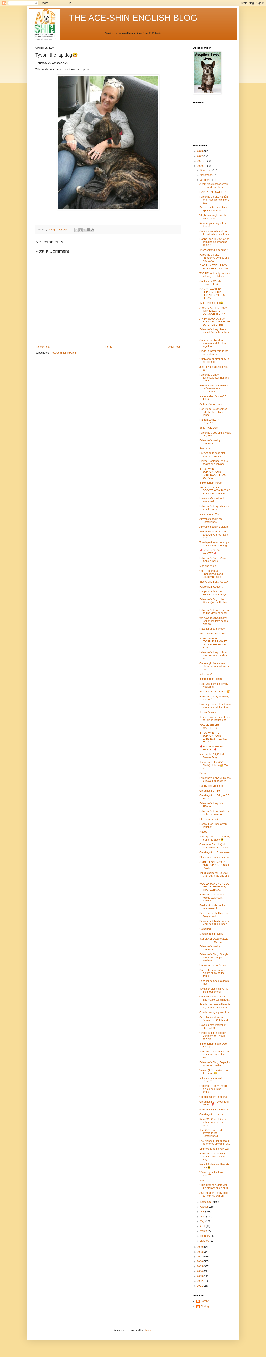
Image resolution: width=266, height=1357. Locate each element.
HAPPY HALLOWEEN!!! (213, 192)
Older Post (174, 346)
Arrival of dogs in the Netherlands (211, 520)
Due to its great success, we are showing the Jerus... (213, 973)
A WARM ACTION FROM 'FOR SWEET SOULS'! (214, 267)
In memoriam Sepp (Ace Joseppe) (213, 1045)
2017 (200, 1256)
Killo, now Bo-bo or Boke (213, 633)
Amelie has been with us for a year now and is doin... (215, 1006)
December (206, 170)
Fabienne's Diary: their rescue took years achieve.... (212, 897)
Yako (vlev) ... (207, 674)
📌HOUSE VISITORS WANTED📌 (212, 748)
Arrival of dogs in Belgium (214, 526)
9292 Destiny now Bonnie (214, 1109)
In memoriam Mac (210, 514)
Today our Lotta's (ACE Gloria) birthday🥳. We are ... (214, 765)
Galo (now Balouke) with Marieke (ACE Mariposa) (215, 846)
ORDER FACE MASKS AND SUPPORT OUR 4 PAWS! (214, 865)
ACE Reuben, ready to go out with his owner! (214, 1194)
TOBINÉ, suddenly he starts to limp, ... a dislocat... (215, 275)
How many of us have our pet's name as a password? (214, 388)
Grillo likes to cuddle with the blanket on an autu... (215, 1186)
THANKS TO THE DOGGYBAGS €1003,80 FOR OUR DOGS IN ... (215, 490)
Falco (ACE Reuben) (211, 586)
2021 (200, 161)
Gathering (205, 929)
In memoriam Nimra (211, 678)
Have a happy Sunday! (212, 628)
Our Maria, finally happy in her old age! (214, 360)
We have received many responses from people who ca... (214, 621)
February (205, 1235)
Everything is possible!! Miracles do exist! (212, 454)
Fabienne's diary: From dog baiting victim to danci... (215, 612)
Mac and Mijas (208, 566)
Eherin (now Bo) (209, 819)
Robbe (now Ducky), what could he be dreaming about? (214, 242)
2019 (200, 1246)
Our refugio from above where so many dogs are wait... (215, 666)
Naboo (203, 831)
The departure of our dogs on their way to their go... (215, 544)
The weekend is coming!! (214, 249)
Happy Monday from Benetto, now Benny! (213, 593)
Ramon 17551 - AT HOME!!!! (210, 421)
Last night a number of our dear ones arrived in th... (215, 1142)
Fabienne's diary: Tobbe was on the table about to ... (214, 655)
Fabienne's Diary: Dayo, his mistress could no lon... (215, 1064)
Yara (202, 1180)
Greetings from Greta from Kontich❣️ (214, 1103)
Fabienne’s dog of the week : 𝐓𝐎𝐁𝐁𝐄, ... (215, 434)
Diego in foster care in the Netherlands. (214, 352)
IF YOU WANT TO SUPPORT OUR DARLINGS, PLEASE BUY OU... (213, 737)
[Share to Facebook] (88, 230)
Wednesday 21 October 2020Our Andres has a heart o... (214, 534)
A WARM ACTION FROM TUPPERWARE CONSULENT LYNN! (213, 310)
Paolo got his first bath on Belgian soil (214, 915)
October (204, 179)
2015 (200, 1266)
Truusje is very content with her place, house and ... (215, 719)
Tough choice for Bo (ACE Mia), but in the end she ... (214, 875)
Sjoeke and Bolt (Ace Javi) (214, 581)
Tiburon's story (208, 712)
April (203, 1226)
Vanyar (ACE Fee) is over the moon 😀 (214, 1072)
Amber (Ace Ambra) (211, 404)
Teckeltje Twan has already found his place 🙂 (215, 838)
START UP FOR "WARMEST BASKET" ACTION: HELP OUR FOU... (213, 643)
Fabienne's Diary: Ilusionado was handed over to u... (214, 377)
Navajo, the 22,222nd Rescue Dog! (212, 756)
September (206, 1202)
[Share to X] (84, 230)
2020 (200, 166)
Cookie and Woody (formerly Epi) (210, 283)
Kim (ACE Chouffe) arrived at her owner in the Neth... (214, 1122)
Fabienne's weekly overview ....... (210, 442)
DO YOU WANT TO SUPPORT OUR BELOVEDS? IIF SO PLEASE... (212, 294)
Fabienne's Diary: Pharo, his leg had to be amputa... (213, 1088)
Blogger (148, 1330)
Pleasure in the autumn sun (215, 857)
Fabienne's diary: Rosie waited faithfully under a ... (214, 332)
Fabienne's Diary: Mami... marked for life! (214, 560)
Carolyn (205, 1301)
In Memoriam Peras (211, 482)
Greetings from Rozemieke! (215, 852)
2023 (200, 151)
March (204, 1231)
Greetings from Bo (210, 790)
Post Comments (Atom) (64, 352)
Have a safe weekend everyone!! (212, 500)
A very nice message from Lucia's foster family (214, 185)
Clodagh (205, 1306)
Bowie (203, 773)
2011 (200, 1285)
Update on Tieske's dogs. (214, 965)
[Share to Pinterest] (92, 230)
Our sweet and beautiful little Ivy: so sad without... (215, 998)
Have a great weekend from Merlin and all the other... (215, 706)
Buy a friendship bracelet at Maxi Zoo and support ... (215, 923)
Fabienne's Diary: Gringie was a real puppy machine (214, 957)
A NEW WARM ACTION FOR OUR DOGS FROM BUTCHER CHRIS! (215, 321)
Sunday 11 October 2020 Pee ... (215, 940)
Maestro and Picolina (211, 933)
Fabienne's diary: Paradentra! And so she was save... (214, 257)
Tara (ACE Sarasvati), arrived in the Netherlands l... (212, 1133)
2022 (200, 156)
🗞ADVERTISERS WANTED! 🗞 (210, 726)
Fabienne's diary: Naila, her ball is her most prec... (215, 813)
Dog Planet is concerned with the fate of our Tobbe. (213, 412)
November (206, 174)
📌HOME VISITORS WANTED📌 (211, 552)
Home (108, 346)
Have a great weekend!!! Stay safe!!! (213, 1026)
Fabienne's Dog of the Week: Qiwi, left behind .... (214, 602)
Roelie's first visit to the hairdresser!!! (212, 907)
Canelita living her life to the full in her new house (215, 233)
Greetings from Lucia (211, 1114)
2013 (200, 1276)
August (204, 1206)
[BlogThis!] (80, 230)
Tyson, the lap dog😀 (211, 302)
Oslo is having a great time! (215, 1012)
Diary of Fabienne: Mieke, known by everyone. (214, 462)
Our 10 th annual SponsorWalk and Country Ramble (211, 573)
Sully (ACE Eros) (209, 427)
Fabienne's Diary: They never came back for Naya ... (212, 1156)
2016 (200, 1261)
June (203, 1216)
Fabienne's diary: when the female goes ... (215, 508)
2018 (200, 1251)
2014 (200, 1271)
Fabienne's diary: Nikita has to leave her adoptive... (215, 779)
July (202, 1211)
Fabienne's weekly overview (210, 948)
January (205, 1240)
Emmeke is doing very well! (215, 1148)
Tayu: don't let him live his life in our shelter (214, 990)
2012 (200, 1281)
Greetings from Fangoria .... (215, 1096)
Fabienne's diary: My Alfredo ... (211, 805)
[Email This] (76, 230)
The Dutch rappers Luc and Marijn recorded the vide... (215, 1054)
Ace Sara (205, 448)
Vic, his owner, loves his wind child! (213, 217)
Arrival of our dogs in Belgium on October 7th (214, 1018)
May (202, 1221)
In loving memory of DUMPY (211, 1080)
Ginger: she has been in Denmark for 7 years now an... (213, 1035)
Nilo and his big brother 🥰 (215, 691)
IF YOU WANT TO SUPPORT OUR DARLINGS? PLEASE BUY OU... (213, 473)
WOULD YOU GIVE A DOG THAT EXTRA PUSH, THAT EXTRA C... (214, 886)
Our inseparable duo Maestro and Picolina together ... (213, 343)
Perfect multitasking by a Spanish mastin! (213, 209)
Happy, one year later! (212, 785)
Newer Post (42, 346)
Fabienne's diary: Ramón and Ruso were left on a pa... (214, 199)
